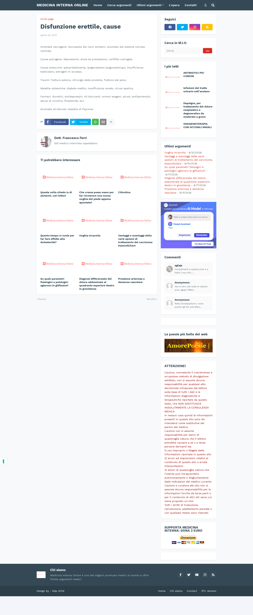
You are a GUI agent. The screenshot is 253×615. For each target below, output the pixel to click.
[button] (206, 5)
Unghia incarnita (89, 235)
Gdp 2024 (58, 590)
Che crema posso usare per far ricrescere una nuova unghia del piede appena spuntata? (96, 197)
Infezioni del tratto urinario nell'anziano (196, 89)
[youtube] (197, 575)
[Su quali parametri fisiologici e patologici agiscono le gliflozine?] (58, 263)
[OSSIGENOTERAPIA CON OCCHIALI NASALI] (172, 128)
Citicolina (124, 192)
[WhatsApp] (95, 122)
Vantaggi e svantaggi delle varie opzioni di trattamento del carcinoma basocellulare (135, 240)
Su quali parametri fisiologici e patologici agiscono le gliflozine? (54, 282)
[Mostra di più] (111, 122)
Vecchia (151, 299)
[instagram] (194, 27)
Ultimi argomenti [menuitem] (149, 5)
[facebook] (169, 27)
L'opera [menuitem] (174, 5)
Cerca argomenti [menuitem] (119, 5)
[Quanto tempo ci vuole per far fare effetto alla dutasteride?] (58, 220)
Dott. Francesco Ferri (70, 138)
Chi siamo (176, 590)
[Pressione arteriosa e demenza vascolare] (135, 263)
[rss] (207, 27)
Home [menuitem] (98, 5)
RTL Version (209, 590)
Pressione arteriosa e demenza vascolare (131, 280)
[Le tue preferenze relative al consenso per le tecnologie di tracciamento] (3, 461)
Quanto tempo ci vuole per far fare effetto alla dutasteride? (57, 239)
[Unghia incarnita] (96, 220)
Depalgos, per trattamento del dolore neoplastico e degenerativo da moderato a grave (197, 110)
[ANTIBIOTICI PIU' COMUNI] (172, 77)
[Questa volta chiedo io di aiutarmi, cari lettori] (58, 177)
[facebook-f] (180, 575)
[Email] (103, 122)
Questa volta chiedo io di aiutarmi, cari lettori (56, 194)
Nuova (42, 299)
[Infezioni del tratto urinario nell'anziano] (172, 92)
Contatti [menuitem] (191, 5)
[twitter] (182, 27)
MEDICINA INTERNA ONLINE (62, 5)
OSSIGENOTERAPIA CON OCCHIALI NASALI (197, 125)
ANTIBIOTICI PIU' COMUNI (193, 74)
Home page (47, 19)
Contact (192, 590)
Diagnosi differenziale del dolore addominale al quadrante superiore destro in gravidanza (96, 283)
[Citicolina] (135, 177)
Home (161, 590)
